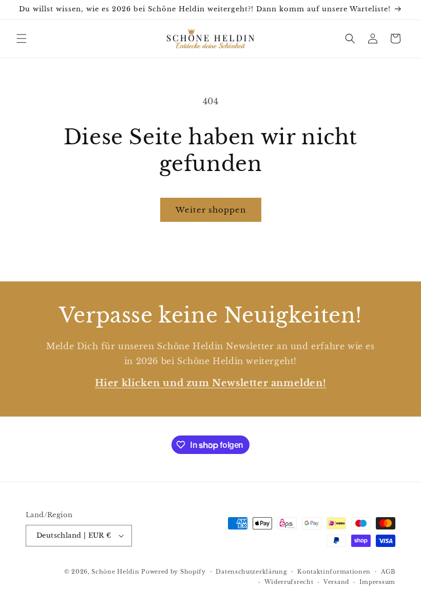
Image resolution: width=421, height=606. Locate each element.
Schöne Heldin (115, 571)
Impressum (377, 581)
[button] (21, 38)
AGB (388, 571)
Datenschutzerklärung (251, 571)
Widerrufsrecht (289, 581)
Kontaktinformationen (334, 571)
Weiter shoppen (211, 210)
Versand (336, 581)
